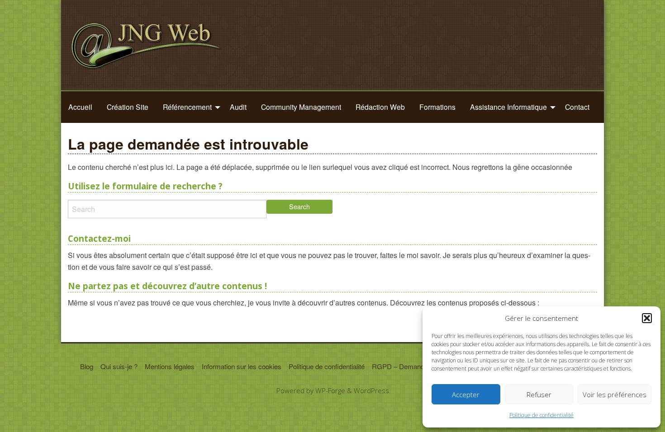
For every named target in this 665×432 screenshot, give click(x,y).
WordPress (371, 390)
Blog (86, 366)
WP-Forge (330, 390)
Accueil (80, 107)
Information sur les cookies (241, 366)
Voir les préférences (614, 394)
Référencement (187, 107)
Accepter (466, 394)
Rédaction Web (380, 107)
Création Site (127, 107)
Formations (437, 107)
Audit (238, 107)
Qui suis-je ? (119, 366)
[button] (646, 318)
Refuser (539, 394)
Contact (577, 107)
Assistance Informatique (508, 107)
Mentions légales (170, 366)
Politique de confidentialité (541, 415)
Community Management (301, 107)
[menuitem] (80, 107)
